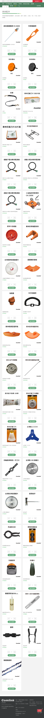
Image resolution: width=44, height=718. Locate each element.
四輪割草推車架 (26, 211)
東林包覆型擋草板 (27, 345)
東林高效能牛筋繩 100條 (8, 412)
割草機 (20, 3)
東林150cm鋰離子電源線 (8, 178)
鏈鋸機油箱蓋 (5, 311)
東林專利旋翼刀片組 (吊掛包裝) (9, 445)
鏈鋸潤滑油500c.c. (7, 612)
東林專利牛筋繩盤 (6, 244)
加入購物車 (12, 53)
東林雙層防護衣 (26, 579)
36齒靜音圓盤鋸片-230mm (9, 278)
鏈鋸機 (32, 3)
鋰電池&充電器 (26, 3)
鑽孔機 (11, 5)
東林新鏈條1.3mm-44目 (8, 679)
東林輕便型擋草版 (6, 345)
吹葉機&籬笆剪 (5, 5)
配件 (15, 5)
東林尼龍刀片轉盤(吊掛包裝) (29, 412)
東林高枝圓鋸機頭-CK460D (9, 44)
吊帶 (3, 111)
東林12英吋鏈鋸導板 (27, 612)
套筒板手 (25, 512)
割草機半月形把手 (27, 311)
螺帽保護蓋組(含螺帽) (28, 545)
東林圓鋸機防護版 (27, 278)
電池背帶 (25, 645)
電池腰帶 (4, 645)
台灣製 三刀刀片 (26, 445)
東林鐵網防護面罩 (6, 579)
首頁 (3, 3)
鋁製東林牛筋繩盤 (6, 378)
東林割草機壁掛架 (27, 244)
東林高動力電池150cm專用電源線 (30, 178)
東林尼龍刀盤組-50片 (7, 144)
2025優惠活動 (9, 3)
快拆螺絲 (4, 77)
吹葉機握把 (25, 44)
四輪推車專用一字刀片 (7, 478)
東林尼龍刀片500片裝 (28, 111)
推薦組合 (15, 3)
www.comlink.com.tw (6, 704)
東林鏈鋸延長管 (26, 378)
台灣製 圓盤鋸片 (26, 478)
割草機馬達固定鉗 (6, 545)
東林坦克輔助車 (26, 144)
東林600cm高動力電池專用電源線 (10, 211)
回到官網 (39, 5)
